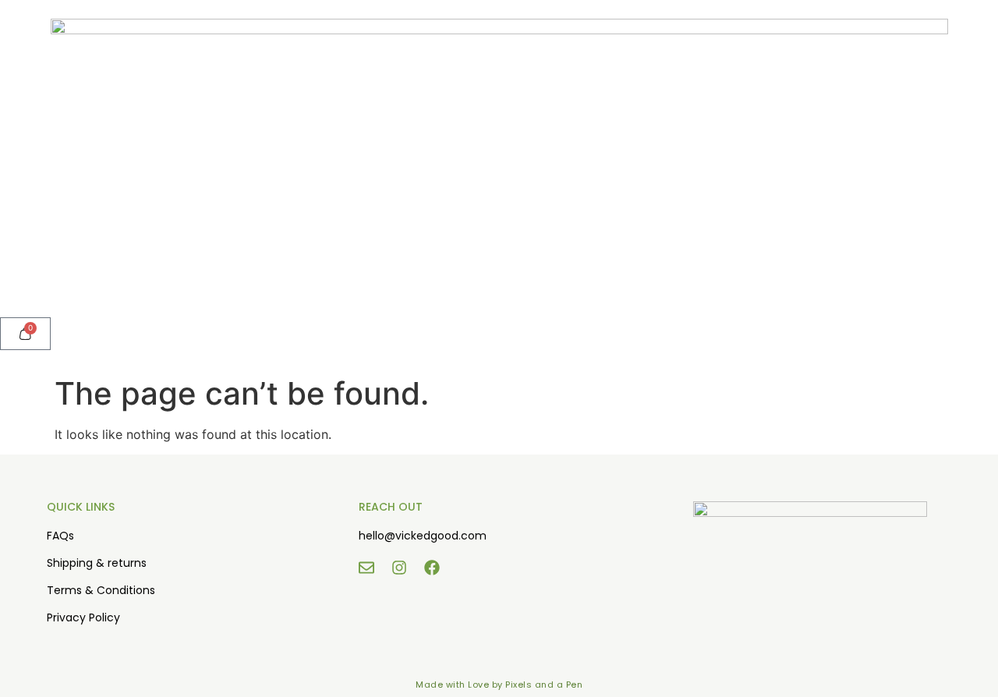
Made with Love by (460, 684)
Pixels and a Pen (543, 684)
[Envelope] (366, 567)
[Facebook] (432, 567)
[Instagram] (399, 567)
